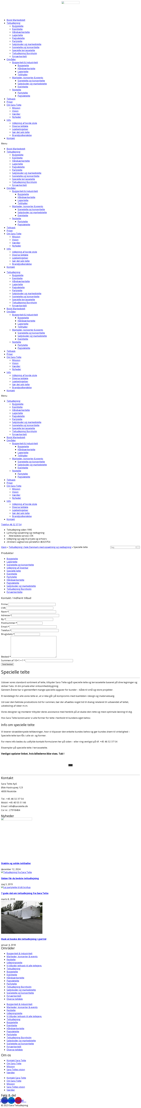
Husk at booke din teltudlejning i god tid (23, 939)
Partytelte (17, 41)
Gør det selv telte (21, 132)
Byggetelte (17, 26)
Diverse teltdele (20, 126)
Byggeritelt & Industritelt (25, 62)
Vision (15, 110)
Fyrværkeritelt (19, 56)
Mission (16, 107)
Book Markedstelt (16, 20)
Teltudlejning (13, 23)
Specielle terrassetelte (23, 50)
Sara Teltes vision (16, 1069)
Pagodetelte (18, 38)
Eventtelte (17, 29)
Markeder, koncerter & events (27, 77)
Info (9, 120)
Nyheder (16, 117)
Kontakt (11, 138)
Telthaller (23, 74)
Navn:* (5, 611)
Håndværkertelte (21, 32)
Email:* (5, 626)
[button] (70, 143)
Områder (11, 59)
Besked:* (6, 656)
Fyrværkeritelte (14, 592)
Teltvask (11, 98)
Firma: (4, 604)
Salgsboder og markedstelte (26, 44)
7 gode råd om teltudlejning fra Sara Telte (24, 893)
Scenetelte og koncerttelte (25, 47)
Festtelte (16, 89)
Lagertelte (17, 35)
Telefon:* (6, 630)
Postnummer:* (9, 622)
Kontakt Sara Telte (16, 1060)
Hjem (3, 547)
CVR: (3, 607)
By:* (3, 619)
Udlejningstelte (14, 962)
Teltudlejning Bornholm (24, 53)
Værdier (16, 114)
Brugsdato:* (7, 634)
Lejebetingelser (20, 129)
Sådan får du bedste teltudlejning (20, 878)
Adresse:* (6, 615)
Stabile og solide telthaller (16, 863)
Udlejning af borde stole (24, 123)
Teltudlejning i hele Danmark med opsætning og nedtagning (40, 547)
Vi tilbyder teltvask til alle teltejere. (24, 965)
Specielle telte (14, 570)
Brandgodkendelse (22, 135)
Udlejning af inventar (17, 567)
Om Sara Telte (14, 104)
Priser (10, 101)
